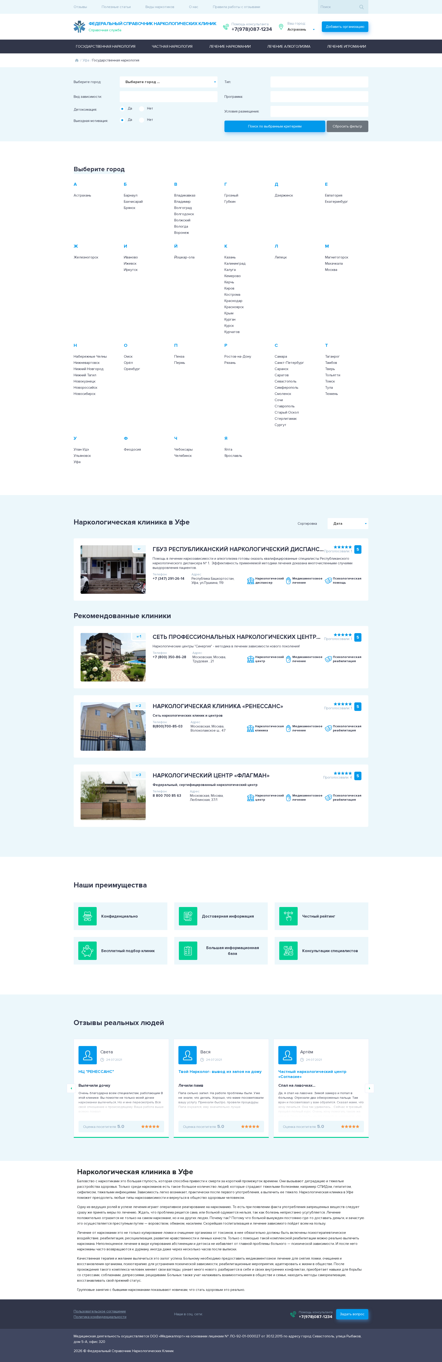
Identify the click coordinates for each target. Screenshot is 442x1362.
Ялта (228, 449)
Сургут (280, 425)
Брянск (129, 208)
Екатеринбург (336, 201)
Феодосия (132, 449)
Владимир (182, 201)
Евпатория (333, 195)
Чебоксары (183, 449)
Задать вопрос (352, 1314)
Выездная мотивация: (91, 121)
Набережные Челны (90, 356)
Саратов (282, 375)
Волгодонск (184, 214)
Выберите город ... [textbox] (142, 82)
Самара (281, 356)
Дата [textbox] (337, 523)
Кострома (232, 294)
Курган (230, 319)
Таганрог (332, 356)
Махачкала (334, 263)
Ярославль (233, 455)
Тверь (330, 369)
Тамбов (331, 362)
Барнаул (130, 195)
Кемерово (232, 276)
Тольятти (332, 375)
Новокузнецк (85, 381)
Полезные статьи (116, 7)
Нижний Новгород (89, 369)
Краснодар (233, 300)
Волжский (182, 220)
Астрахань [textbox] (297, 29)
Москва (331, 269)
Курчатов (232, 332)
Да (130, 108)
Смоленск (283, 393)
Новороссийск (85, 387)
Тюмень (331, 393)
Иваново (131, 257)
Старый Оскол (287, 412)
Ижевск (130, 263)
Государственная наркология (105, 46)
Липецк (281, 257)
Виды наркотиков (159, 7)
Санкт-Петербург (289, 362)
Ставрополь (285, 406)
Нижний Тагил (85, 375)
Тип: (227, 82)
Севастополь (286, 381)
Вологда (181, 226)
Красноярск (234, 307)
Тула (329, 387)
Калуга (230, 269)
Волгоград (183, 208)
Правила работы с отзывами (236, 7)
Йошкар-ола (184, 257)
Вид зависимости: (88, 97)
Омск (128, 356)
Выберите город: (87, 82)
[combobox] (301, 29)
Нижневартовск (87, 362)
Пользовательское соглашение (100, 1311)
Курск (229, 325)
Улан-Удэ (81, 449)
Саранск (281, 369)
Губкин (230, 201)
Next (369, 1088)
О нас (193, 7)
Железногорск (86, 257)
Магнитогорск (336, 257)
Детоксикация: (85, 109)
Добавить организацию (345, 26)
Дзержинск (284, 195)
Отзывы (80, 7)
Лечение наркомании (230, 46)
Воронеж (181, 232)
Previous (71, 1088)
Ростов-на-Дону (237, 356)
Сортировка (307, 524)
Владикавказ (184, 195)
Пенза (179, 356)
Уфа (86, 60)
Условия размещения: (241, 111)
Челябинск (183, 455)
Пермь (179, 362)
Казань (230, 257)
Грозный (231, 195)
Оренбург (132, 369)
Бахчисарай (133, 201)
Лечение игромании (346, 46)
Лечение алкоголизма (289, 46)
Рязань (230, 362)
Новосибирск (85, 393)
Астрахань (82, 195)
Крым (228, 313)
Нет (150, 108)
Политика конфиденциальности (100, 1317)
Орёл (128, 362)
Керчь (229, 282)
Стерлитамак (286, 418)
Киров (229, 288)
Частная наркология (172, 46)
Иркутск (131, 269)
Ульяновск (82, 455)
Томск (330, 381)
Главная (76, 60)
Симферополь (286, 387)
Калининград (235, 263)
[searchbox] (122, 95)
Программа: (233, 97)
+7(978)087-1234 (252, 29)
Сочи (279, 400)
